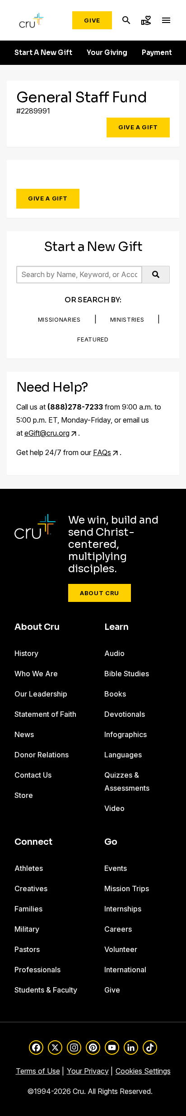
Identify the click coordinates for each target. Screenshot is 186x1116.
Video (114, 808)
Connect (33, 842)
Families (28, 908)
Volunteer (120, 949)
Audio (114, 653)
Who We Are (36, 673)
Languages (123, 754)
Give (92, 20)
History (26, 653)
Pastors (27, 949)
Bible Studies (126, 673)
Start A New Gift (43, 53)
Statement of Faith (45, 714)
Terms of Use (38, 1070)
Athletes (28, 868)
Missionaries (59, 319)
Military (26, 929)
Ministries (127, 319)
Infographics (125, 734)
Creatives (30, 888)
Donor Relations (41, 754)
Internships (122, 908)
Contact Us (32, 774)
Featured (92, 339)
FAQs (102, 452)
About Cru (99, 593)
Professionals (37, 969)
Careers (118, 929)
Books (115, 693)
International (125, 969)
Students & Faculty (45, 989)
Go (110, 842)
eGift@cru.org (47, 432)
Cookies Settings (143, 1070)
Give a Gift (138, 127)
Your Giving (107, 53)
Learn (116, 627)
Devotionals (124, 714)
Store (23, 795)
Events (115, 868)
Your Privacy (88, 1070)
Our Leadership (40, 693)
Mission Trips (126, 888)
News (24, 734)
